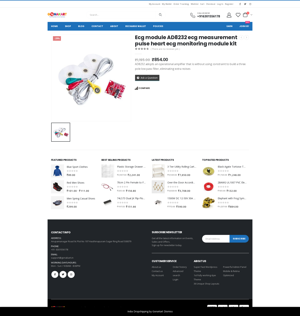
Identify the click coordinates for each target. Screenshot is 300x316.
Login (175, 279)
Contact (97, 26)
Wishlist (194, 4)
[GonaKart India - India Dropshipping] (57, 14)
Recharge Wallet (135, 26)
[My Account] (229, 15)
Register (229, 4)
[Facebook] (240, 4)
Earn (229, 26)
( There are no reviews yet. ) (165, 48)
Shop (68, 26)
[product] (57, 170)
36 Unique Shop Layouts (206, 283)
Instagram (71, 274)
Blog (81, 26)
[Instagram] (250, 4)
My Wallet (167, 4)
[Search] (160, 14)
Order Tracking (181, 4)
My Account (154, 4)
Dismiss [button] (168, 311)
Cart (202, 4)
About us (156, 266)
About (114, 26)
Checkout (210, 4)
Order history (180, 266)
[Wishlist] (238, 15)
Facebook (54, 274)
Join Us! (244, 25)
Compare (144, 88)
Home (54, 26)
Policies (158, 26)
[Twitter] (245, 4)
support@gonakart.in (62, 257)
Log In (220, 4)
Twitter (63, 274)
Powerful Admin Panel (234, 266)
